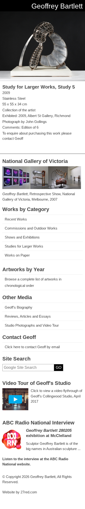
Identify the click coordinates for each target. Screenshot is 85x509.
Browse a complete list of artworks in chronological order (33, 282)
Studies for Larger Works (24, 246)
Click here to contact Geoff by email (32, 347)
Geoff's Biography (18, 307)
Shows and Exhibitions (22, 237)
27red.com (29, 492)
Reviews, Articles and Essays (28, 316)
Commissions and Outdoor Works (31, 228)
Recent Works (16, 219)
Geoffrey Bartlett (57, 6)
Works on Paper (17, 255)
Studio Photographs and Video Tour (32, 325)
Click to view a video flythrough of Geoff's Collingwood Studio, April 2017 (56, 396)
